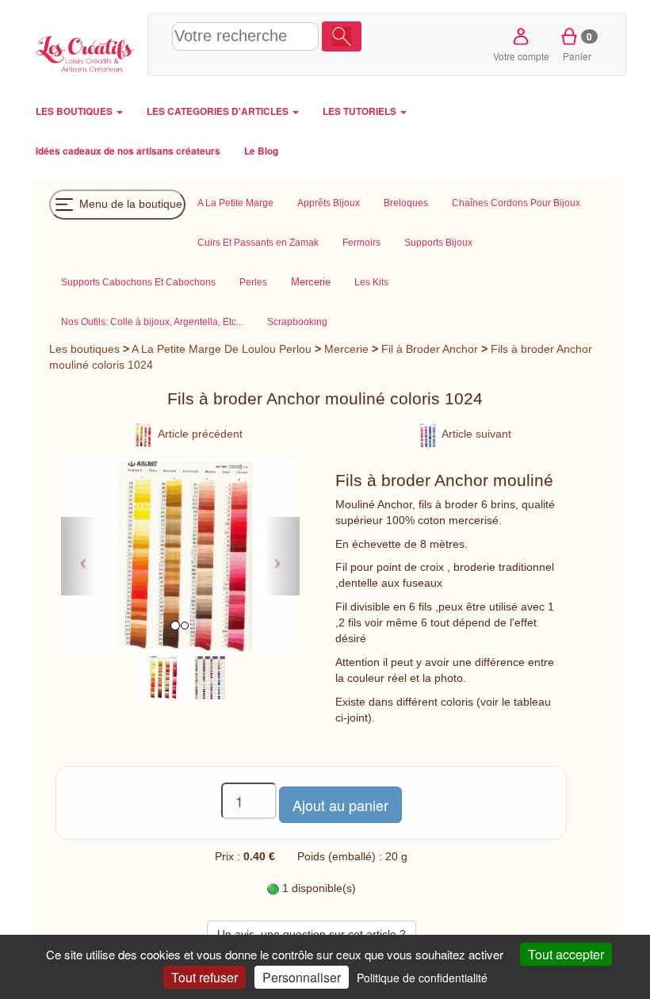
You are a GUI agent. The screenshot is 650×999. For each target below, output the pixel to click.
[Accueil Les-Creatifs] (86, 52)
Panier (577, 46)
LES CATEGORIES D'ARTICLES (219, 111)
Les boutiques (84, 349)
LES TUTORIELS (361, 111)
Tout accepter (566, 954)
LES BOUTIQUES (75, 111)
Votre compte (521, 56)
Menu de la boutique (129, 203)
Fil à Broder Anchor (429, 349)
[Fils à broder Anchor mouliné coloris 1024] (164, 676)
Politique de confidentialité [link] (422, 978)
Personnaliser (301, 977)
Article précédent (199, 433)
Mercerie (346, 349)
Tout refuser (204, 977)
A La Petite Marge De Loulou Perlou (222, 349)
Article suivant (475, 433)
